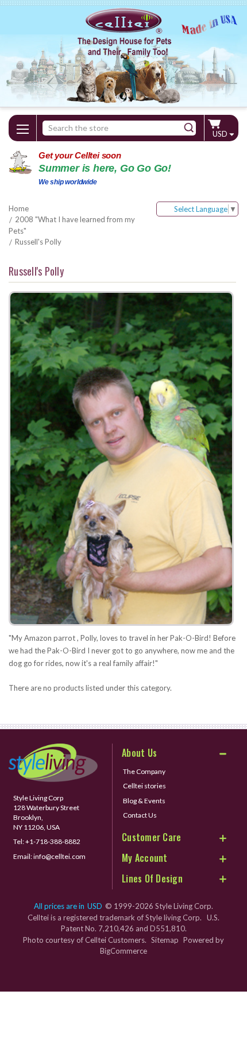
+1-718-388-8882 (52, 841)
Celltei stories (144, 785)
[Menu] (22, 127)
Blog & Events (144, 800)
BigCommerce (123, 950)
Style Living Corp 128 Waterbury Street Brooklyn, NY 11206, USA (46, 812)
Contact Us (140, 815)
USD (221, 133)
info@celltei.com (59, 856)
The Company (144, 771)
